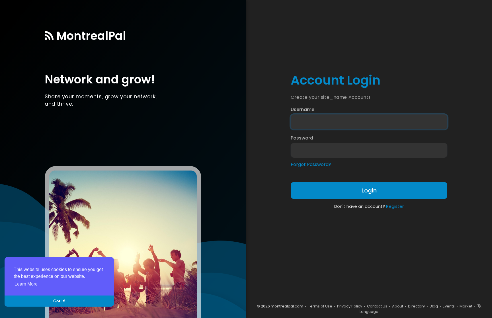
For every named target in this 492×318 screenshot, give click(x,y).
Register (395, 206)
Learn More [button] (26, 284)
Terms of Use (320, 306)
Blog (434, 306)
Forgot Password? (311, 164)
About (397, 306)
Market (466, 306)
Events (449, 306)
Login (369, 190)
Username (302, 109)
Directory (416, 306)
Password (302, 138)
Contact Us (377, 306)
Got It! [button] (59, 301)
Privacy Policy (349, 306)
